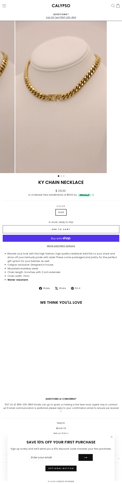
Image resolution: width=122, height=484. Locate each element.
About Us (61, 428)
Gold (61, 212)
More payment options (61, 245)
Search (61, 423)
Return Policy (61, 433)
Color (61, 206)
